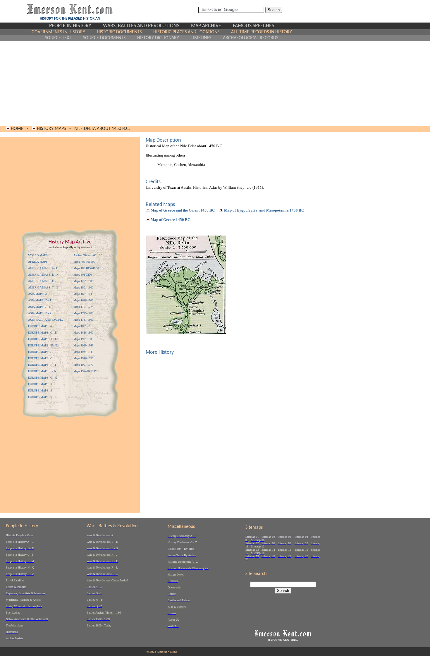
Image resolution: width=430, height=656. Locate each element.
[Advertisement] (161, 83)
